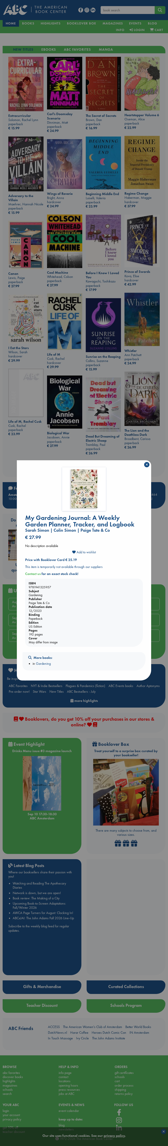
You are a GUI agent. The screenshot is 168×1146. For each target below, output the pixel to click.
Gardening (43, 663)
